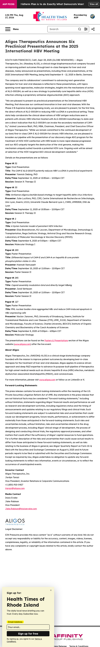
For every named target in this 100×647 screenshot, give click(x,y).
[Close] (51, 590)
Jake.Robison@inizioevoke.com (21, 508)
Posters (56, 340)
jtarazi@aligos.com (15, 488)
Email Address (15, 622)
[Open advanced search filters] (86, 29)
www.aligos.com (47, 379)
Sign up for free (28, 633)
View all (94, 4)
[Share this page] (93, 29)
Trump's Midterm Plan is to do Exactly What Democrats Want (47, 4)
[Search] (79, 29)
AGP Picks (8, 4)
